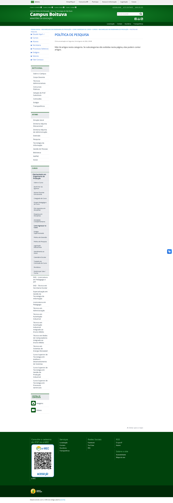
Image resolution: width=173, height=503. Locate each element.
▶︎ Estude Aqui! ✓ (38, 34)
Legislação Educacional (38, 246)
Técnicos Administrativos (39, 82)
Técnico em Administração (39, 309)
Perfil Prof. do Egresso (38, 187)
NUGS (35, 160)
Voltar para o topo (135, 428)
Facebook (91, 443)
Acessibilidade (117, 7)
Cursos (94, 29)
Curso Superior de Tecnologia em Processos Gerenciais (40, 384)
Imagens (39, 403)
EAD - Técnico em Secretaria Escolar (40, 286)
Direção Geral (38, 120)
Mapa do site (139, 7)
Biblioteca (37, 152)
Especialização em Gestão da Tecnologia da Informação (40, 295)
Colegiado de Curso (40, 198)
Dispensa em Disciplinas (38, 215)
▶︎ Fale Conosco (37, 60)
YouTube (91, 445)
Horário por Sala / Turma (39, 272)
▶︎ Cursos (34, 38)
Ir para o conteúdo (36, 7)
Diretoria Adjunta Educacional (40, 125)
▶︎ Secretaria (36, 45)
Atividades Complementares (39, 221)
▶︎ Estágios (35, 52)
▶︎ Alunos (34, 41)
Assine (118, 445)
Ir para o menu (48, 7)
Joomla (62, 500)
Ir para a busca (59, 7)
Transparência (138, 24)
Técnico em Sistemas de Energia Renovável (40, 348)
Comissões (37, 99)
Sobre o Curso (38, 182)
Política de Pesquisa (40, 241)
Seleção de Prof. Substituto (39, 94)
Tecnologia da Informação (38, 144)
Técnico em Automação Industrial (37, 316)
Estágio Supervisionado (39, 232)
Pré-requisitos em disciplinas (39, 209)
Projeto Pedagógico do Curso (40, 203)
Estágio (36, 102)
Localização (111, 24)
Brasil (37, 2)
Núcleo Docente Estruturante (39, 193)
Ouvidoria (128, 24)
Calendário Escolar (40, 257)
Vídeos (39, 410)
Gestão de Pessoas (40, 149)
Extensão (36, 136)
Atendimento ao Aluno (39, 252)
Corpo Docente (39, 77)
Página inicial (35, 29)
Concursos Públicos (37, 88)
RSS (89, 448)
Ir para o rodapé (71, 7)
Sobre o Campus (39, 73)
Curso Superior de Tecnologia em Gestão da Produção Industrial (40, 372)
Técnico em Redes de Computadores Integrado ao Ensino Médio (40, 339)
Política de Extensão (40, 237)
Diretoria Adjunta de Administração (40, 131)
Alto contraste (128, 7)
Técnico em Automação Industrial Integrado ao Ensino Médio (38, 327)
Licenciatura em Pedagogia (39, 303)
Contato (119, 24)
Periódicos (37, 267)
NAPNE (36, 156)
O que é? (119, 443)
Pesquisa (36, 139)
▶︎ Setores (35, 56)
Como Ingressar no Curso (82, 29)
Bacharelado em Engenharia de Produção (56, 29)
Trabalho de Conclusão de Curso (40, 262)
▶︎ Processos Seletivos (39, 49)
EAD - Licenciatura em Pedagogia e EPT (40, 279)
